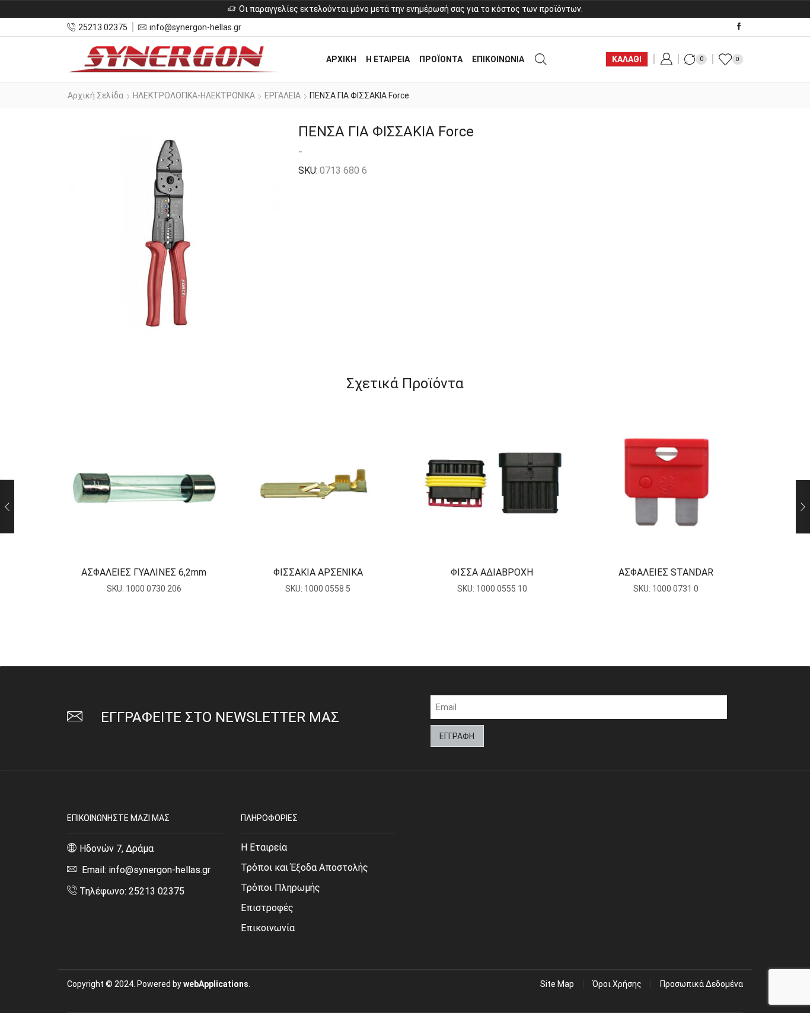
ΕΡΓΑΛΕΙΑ (282, 95)
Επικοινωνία (268, 928)
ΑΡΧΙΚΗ (341, 59)
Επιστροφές (267, 907)
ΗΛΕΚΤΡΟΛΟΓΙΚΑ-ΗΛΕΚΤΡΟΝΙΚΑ (194, 95)
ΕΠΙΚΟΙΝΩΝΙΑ (498, 59)
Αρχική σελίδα (95, 95)
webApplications (215, 984)
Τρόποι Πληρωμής (280, 887)
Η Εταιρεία (264, 847)
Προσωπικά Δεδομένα (701, 984)
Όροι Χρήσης (617, 984)
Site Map (557, 984)
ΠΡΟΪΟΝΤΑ (441, 59)
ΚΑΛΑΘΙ (627, 59)
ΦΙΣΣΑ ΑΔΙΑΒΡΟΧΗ (492, 572)
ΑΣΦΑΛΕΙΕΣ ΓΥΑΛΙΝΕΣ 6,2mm (143, 572)
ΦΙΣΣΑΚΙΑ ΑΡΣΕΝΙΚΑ (318, 572)
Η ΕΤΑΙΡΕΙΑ (388, 59)
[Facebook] (739, 27)
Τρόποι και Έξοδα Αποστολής (304, 867)
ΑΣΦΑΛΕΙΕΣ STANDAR (665, 572)
